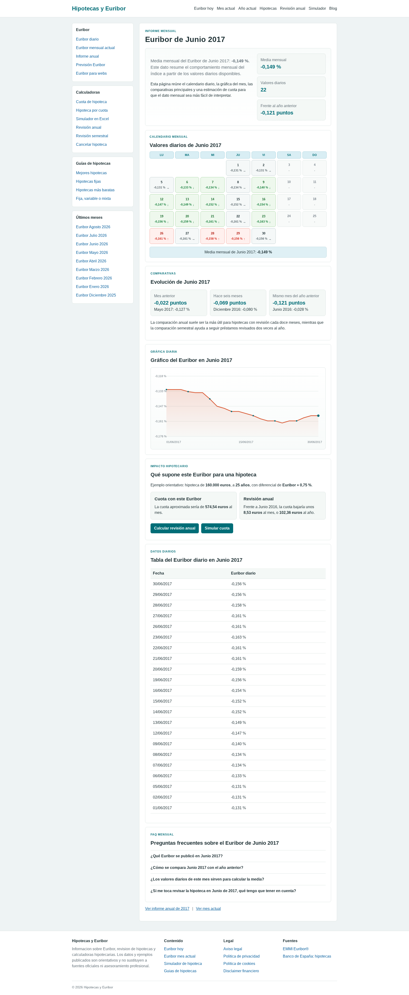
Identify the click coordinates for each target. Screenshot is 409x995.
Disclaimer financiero (241, 971)
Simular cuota (217, 528)
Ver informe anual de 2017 (167, 909)
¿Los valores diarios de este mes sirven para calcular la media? (207, 879)
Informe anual (87, 56)
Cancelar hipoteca (91, 144)
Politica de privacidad (241, 956)
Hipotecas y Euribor (99, 8)
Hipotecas (268, 8)
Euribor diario (87, 39)
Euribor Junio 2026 (92, 244)
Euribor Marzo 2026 (92, 270)
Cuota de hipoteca (91, 102)
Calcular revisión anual (174, 528)
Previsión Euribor (90, 65)
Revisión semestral (92, 136)
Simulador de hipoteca (183, 964)
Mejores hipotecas (91, 173)
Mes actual (226, 8)
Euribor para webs (91, 73)
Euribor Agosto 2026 (93, 227)
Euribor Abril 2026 (91, 261)
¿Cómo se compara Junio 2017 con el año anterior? (197, 868)
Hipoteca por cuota (92, 110)
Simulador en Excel (92, 119)
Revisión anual (292, 8)
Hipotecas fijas (88, 181)
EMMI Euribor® (296, 949)
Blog (333, 8)
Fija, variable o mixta (93, 198)
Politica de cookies (239, 964)
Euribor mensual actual (95, 48)
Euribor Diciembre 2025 (96, 295)
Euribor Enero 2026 (92, 287)
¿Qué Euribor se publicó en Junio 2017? (187, 856)
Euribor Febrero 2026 (94, 278)
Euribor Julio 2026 (91, 235)
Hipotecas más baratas (95, 190)
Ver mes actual (208, 909)
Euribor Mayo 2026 (92, 253)
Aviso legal (232, 949)
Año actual (247, 8)
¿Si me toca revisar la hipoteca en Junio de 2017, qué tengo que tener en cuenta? (223, 891)
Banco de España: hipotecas (307, 956)
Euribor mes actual (180, 956)
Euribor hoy (203, 8)
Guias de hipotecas (180, 971)
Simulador (317, 8)
